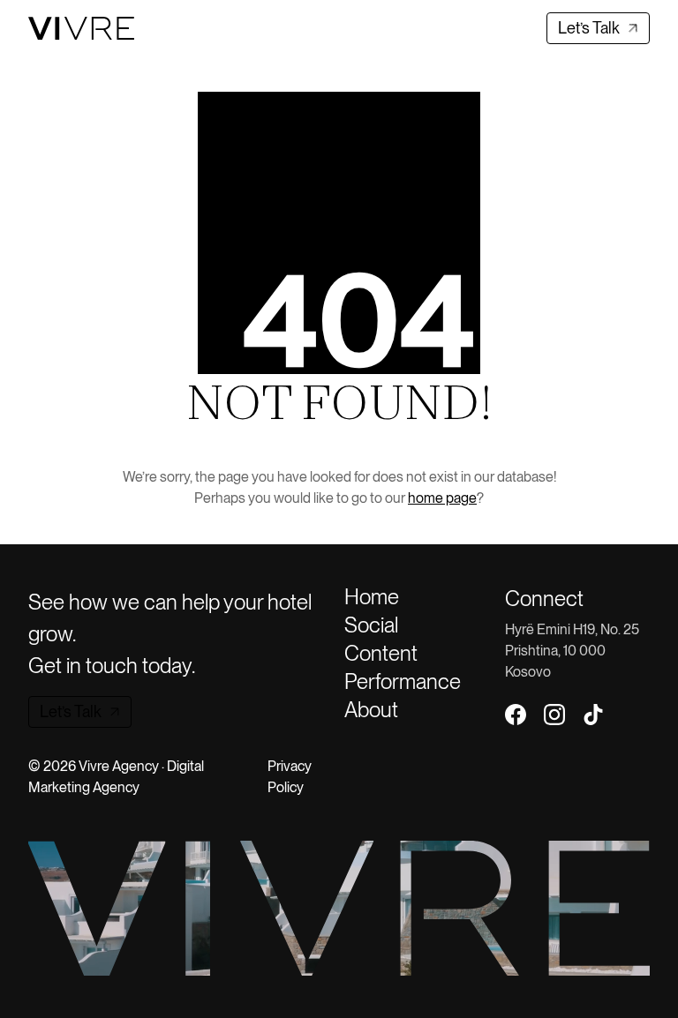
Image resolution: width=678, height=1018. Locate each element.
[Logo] (81, 28)
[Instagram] (554, 714)
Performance (402, 681)
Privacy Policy (289, 777)
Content (381, 653)
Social (371, 625)
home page (442, 498)
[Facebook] (515, 714)
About (371, 710)
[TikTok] (593, 714)
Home (371, 597)
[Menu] (175, 28)
